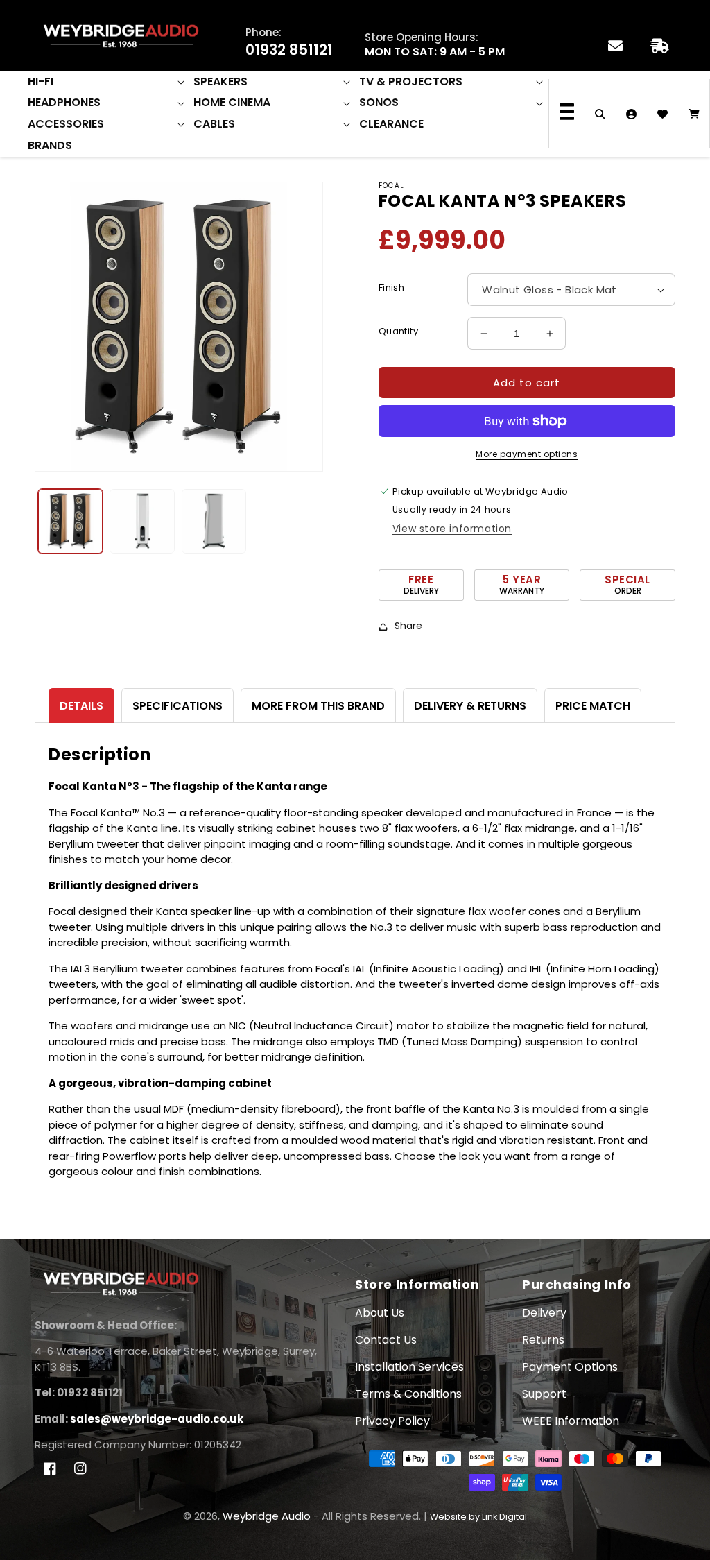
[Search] (600, 113)
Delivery (544, 1313)
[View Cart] (693, 113)
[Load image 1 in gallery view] (70, 521)
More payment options (527, 454)
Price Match (592, 706)
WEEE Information (570, 1421)
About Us (379, 1313)
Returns (543, 1340)
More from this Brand (318, 706)
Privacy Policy (392, 1421)
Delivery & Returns (470, 706)
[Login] (631, 113)
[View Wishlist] (662, 113)
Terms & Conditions (408, 1394)
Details (81, 706)
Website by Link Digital (478, 1517)
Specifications (177, 706)
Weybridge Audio (267, 1516)
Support (544, 1394)
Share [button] (408, 626)
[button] (107, 82)
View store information (452, 528)
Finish (391, 287)
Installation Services (409, 1367)
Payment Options (570, 1367)
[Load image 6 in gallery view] (214, 521)
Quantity (398, 331)
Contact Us (386, 1340)
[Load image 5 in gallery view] (142, 521)
